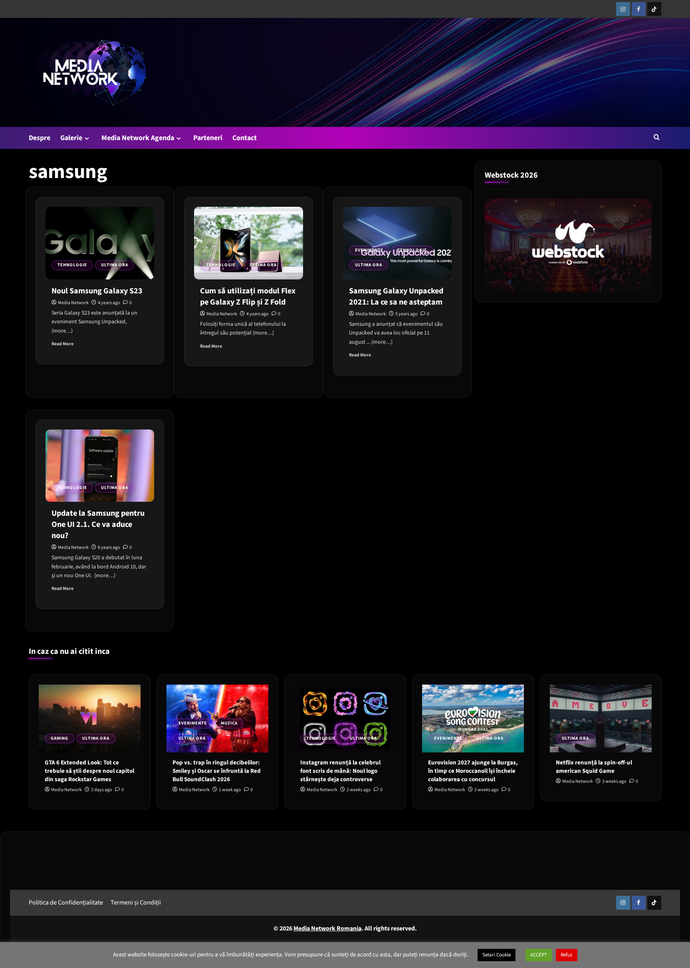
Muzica (229, 723)
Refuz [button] (567, 954)
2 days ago (101, 789)
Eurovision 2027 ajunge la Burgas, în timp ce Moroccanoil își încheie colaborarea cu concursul (473, 771)
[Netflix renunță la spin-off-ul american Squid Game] (601, 718)
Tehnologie (72, 265)
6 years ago (109, 547)
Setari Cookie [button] (496, 954)
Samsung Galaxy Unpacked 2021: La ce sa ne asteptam (396, 296)
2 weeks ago (359, 789)
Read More (62, 343)
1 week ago (230, 789)
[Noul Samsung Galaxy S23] (100, 243)
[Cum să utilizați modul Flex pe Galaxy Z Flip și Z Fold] (248, 243)
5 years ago (406, 314)
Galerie (71, 138)
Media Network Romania (327, 928)
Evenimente (369, 250)
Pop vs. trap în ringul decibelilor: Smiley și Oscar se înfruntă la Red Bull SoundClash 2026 (216, 771)
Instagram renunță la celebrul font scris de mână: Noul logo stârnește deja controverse (340, 771)
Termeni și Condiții (136, 902)
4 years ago (109, 302)
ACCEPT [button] (538, 954)
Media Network (73, 302)
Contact (244, 138)
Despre (39, 138)
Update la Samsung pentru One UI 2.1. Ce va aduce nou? (98, 524)
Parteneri (207, 138)
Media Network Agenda (137, 138)
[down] (86, 138)
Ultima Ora (114, 265)
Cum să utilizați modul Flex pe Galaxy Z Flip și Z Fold (247, 296)
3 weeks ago (614, 781)
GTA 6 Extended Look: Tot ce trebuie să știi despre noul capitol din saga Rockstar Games (89, 771)
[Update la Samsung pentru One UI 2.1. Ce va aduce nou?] (100, 466)
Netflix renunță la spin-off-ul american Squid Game (594, 766)
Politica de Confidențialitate (66, 902)
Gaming (59, 738)
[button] (657, 137)
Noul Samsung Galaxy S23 (97, 291)
